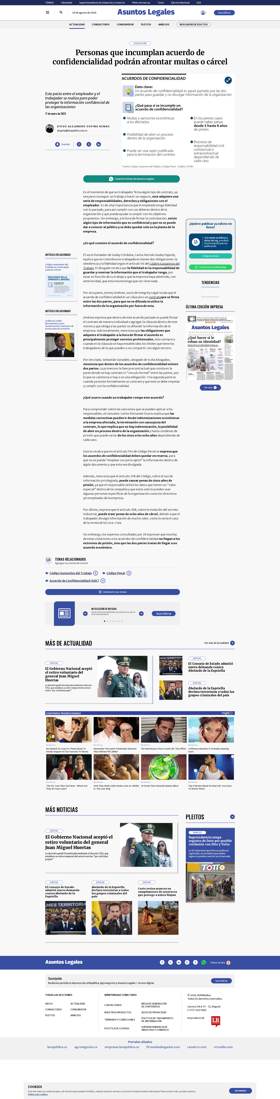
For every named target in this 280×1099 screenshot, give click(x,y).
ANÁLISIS (163, 24)
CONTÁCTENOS (113, 1005)
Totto (161, 2)
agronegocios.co (85, 1047)
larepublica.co (57, 1047)
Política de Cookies (38, 1094)
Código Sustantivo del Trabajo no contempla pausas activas (57, 267)
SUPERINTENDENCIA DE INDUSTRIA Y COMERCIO (155, 1028)
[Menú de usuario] (203, 12)
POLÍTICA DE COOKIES (116, 1028)
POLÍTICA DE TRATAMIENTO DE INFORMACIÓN (157, 1020)
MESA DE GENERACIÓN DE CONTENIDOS (154, 1005)
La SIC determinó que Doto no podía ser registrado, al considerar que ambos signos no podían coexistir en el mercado (209, 853)
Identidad (66, 2)
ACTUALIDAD (77, 24)
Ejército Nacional (180, 2)
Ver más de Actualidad (216, 642)
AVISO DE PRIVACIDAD (153, 1012)
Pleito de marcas (141, 2)
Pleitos (195, 816)
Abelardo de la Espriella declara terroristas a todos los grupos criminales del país (211, 691)
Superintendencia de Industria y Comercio (102, 2)
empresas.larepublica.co (122, 1047)
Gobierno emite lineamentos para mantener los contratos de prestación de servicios (59, 325)
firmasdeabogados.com (163, 1047)
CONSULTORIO (101, 24)
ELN (199, 2)
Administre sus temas (115, 591)
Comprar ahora (210, 255)
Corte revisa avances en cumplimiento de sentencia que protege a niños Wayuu (157, 891)
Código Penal (116, 573)
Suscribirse (224, 12)
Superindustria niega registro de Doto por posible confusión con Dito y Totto (210, 840)
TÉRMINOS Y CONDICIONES (119, 1019)
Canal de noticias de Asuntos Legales (134, 178)
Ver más (208, 387)
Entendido (240, 1091)
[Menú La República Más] (47, 13)
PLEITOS (146, 24)
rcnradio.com (223, 1047)
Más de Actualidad (68, 643)
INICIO (49, 1003)
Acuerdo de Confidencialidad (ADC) (74, 580)
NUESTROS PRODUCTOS (117, 1012)
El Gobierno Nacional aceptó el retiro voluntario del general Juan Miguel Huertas (68, 674)
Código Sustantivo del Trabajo (71, 573)
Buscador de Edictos (194, 24)
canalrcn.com (196, 1047)
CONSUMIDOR (125, 24)
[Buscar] (61, 13)
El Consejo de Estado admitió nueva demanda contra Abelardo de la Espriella (210, 667)
